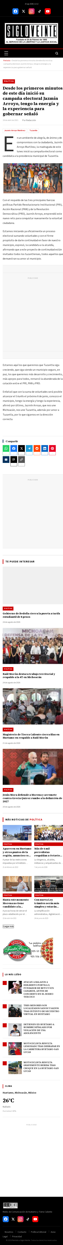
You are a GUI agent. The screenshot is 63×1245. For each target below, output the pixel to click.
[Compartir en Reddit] (37, 448)
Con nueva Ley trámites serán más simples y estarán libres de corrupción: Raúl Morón (48, 906)
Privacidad (17, 1236)
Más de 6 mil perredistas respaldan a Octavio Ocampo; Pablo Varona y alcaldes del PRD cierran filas (48, 857)
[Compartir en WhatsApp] (6, 448)
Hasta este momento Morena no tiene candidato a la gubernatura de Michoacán (16, 906)
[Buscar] (56, 53)
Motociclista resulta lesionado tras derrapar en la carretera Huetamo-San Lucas (42, 1048)
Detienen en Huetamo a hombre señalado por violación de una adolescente (39, 1029)
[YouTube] (48, 11)
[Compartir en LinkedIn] (44, 448)
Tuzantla (33, 130)
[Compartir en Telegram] (29, 448)
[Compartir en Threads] (13, 459)
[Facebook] (15, 11)
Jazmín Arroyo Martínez (14, 130)
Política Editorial (38, 1232)
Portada (6, 60)
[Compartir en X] (21, 448)
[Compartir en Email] (6, 459)
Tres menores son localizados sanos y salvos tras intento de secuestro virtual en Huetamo (41, 1010)
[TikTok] (40, 11)
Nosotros (9, 1232)
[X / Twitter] (23, 11)
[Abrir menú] (6, 53)
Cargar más (8, 926)
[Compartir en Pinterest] (52, 448)
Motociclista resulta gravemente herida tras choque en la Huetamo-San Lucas (41, 1067)
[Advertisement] (31, 315)
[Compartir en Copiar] (21, 459)
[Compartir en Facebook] (13, 448)
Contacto (22, 1232)
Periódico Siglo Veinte (21, 1240)
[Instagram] (32, 11)
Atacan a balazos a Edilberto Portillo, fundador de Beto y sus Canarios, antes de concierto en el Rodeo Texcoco (39, 989)
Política (9, 81)
